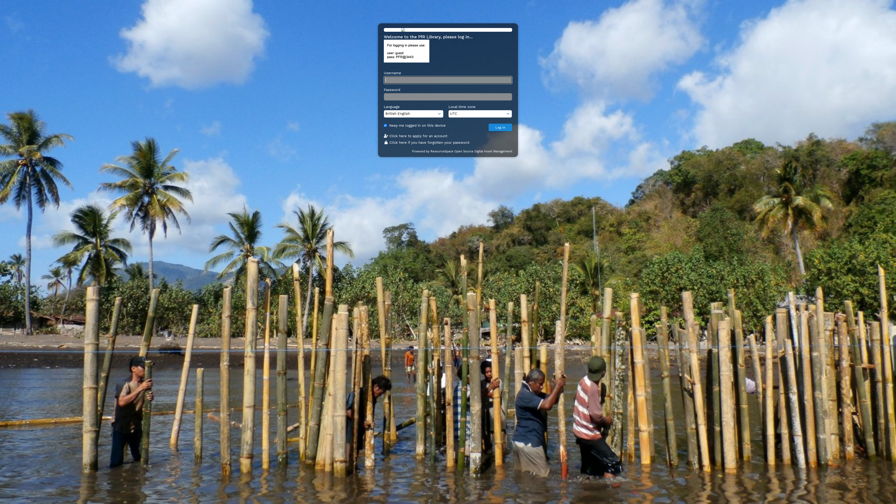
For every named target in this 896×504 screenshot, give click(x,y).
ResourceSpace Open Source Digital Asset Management (471, 151)
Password (392, 90)
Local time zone (462, 107)
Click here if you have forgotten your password (428, 142)
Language (392, 107)
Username (392, 73)
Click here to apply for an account (417, 136)
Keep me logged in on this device (417, 125)
